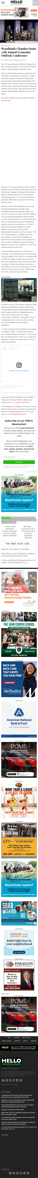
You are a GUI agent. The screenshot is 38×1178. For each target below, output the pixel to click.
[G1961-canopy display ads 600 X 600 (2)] (19, 607)
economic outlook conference (26, 518)
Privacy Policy (26, 1037)
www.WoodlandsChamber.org (16, 414)
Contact (25, 1040)
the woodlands (6, 520)
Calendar (16, 1037)
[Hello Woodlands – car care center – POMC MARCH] (19, 777)
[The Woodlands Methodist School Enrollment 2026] (19, 925)
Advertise (17, 1040)
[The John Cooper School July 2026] (19, 656)
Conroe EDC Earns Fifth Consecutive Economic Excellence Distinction (28, 533)
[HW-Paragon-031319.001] (19, 990)
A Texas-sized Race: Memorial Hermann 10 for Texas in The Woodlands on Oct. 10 (18, 561)
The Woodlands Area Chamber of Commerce (24, 520)
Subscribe (33, 1040)
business (13, 518)
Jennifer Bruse (8, 60)
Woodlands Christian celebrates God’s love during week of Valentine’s (9, 532)
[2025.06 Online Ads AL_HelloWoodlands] (19, 858)
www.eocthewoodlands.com (21, 402)
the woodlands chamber (9, 522)
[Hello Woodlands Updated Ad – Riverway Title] (19, 301)
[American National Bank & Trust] (19, 737)
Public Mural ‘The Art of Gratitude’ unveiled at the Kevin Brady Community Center (18, 555)
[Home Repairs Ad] (19, 511)
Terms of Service (6, 1040)
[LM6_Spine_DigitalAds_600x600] (19, 696)
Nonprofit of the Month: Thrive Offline (15, 549)
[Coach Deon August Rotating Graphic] (19, 817)
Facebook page (6, 100)
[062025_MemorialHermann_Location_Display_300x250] (19, 955)
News (9, 1037)
